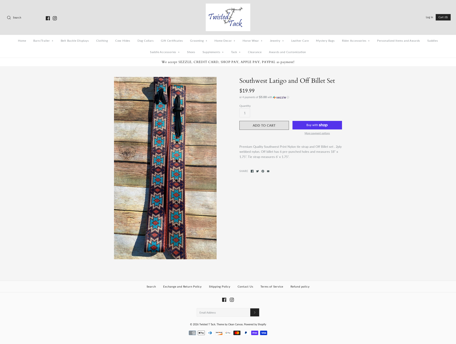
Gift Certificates (172, 40)
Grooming (198, 40)
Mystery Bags (325, 40)
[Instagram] (55, 18)
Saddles (432, 40)
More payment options (317, 133)
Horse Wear (253, 40)
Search (151, 286)
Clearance (255, 52)
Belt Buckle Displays (75, 40)
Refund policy (300, 286)
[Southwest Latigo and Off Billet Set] (165, 168)
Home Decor (224, 40)
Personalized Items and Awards (398, 40)
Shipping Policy (219, 286)
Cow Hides (122, 40)
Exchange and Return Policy (182, 286)
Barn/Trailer (43, 40)
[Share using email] (268, 171)
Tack (236, 52)
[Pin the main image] (262, 171)
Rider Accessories (356, 40)
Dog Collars (146, 40)
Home (22, 40)
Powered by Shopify (255, 324)
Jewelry (277, 40)
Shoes (191, 52)
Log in (429, 17)
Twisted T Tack (207, 324)
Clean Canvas (235, 324)
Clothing (102, 40)
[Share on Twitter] (257, 171)
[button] (290, 97)
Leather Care (300, 40)
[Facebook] (48, 18)
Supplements (213, 52)
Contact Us (245, 286)
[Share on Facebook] (252, 171)
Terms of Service (271, 286)
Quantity (245, 105)
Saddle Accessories (165, 52)
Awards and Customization (287, 52)
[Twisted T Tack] (228, 6)
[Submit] (254, 312)
